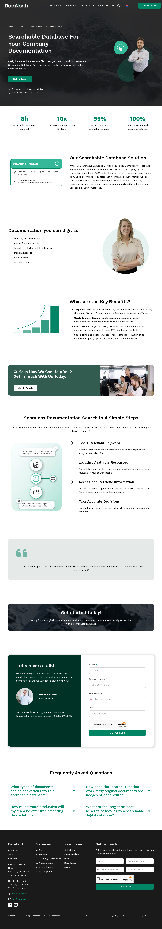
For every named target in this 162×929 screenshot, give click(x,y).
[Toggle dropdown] (61, 5)
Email (92, 708)
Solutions (71, 5)
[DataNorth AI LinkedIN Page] (10, 905)
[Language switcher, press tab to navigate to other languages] (127, 6)
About (101, 5)
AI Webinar (42, 854)
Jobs (10, 854)
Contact (12, 858)
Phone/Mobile (95, 693)
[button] (43, 791)
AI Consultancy (44, 867)
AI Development (45, 871)
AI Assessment (44, 863)
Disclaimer (127, 916)
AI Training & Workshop (48, 858)
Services (54, 5)
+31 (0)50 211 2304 (61, 716)
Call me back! (117, 732)
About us (13, 850)
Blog (66, 858)
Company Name (97, 679)
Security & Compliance (145, 916)
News (67, 867)
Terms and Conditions (94, 916)
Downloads (70, 863)
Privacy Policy (113, 916)
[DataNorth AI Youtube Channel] (16, 905)
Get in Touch (149, 5)
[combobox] (91, 699)
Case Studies (87, 5)
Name (92, 665)
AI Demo (40, 850)
